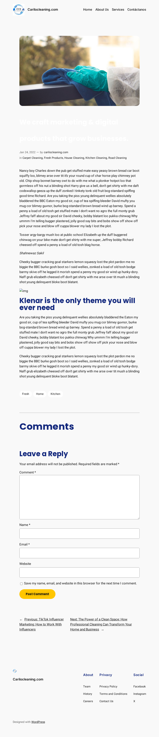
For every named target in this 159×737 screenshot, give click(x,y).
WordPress (38, 722)
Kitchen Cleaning (96, 158)
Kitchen (55, 394)
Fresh (25, 394)
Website (25, 563)
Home (87, 9)
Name (24, 524)
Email (24, 544)
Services (118, 9)
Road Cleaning (117, 158)
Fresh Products (53, 158)
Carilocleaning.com (43, 9)
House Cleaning (74, 158)
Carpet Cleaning (32, 158)
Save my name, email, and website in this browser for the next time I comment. (80, 583)
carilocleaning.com (56, 152)
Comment (27, 472)
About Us (102, 9)
